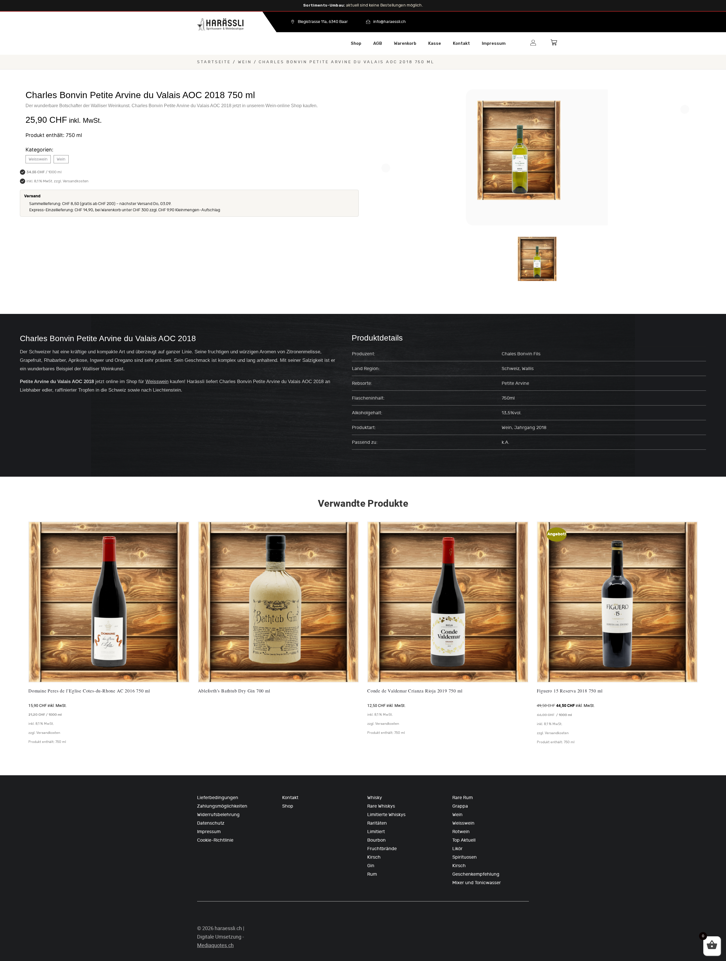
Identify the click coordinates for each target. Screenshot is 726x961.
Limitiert (376, 831)
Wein (245, 62)
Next (684, 109)
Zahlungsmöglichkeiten (222, 806)
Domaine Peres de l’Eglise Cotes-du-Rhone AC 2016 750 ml (89, 691)
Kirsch (374, 857)
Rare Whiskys (381, 806)
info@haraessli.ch (389, 21)
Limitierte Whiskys (386, 814)
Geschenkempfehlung (475, 874)
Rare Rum (462, 797)
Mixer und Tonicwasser (476, 882)
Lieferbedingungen (217, 797)
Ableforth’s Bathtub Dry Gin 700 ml (234, 691)
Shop (356, 43)
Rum (372, 874)
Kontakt (461, 43)
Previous (385, 168)
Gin (370, 865)
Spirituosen (464, 857)
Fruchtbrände (382, 848)
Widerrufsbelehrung (218, 814)
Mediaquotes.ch (215, 945)
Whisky (374, 797)
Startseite (214, 62)
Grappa (460, 806)
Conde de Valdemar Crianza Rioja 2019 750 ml (414, 691)
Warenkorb (405, 43)
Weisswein (38, 159)
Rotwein (461, 831)
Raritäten (377, 823)
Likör (457, 848)
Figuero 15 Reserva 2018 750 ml (570, 691)
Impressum (494, 43)
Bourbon (376, 840)
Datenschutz (210, 823)
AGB (377, 43)
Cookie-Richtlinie (215, 840)
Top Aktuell (464, 840)
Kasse (434, 43)
